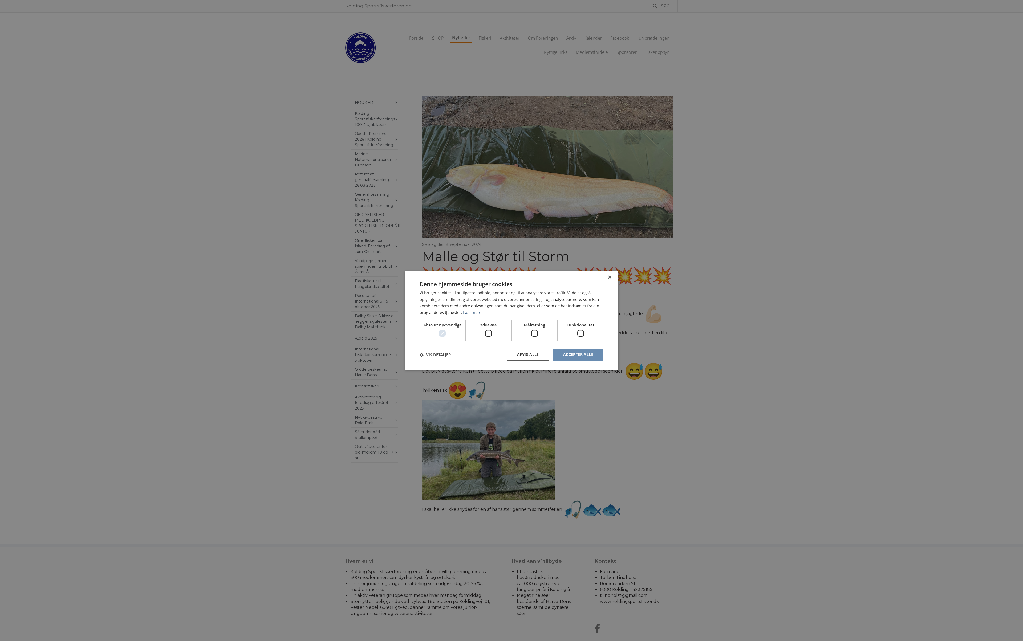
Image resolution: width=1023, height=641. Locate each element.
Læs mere (472, 312)
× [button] (609, 277)
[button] (435, 355)
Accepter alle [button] (578, 354)
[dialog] (511, 320)
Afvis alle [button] (528, 354)
